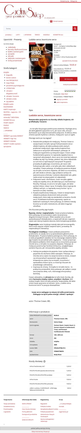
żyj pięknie (10, 101)
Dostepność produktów (29, 414)
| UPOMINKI (8, 131)
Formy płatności (27, 412)
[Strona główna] (31, 11)
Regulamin (43, 404)
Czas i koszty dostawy (29, 409)
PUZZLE (6, 125)
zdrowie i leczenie (12, 96)
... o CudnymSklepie (65, 404)
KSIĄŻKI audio (8, 104)
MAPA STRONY (26, 404)
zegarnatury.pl (63, 412)
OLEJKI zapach (9, 123)
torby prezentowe (15, 60)
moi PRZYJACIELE (12, 80)
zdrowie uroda (11, 99)
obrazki (11, 56)
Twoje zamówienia (9, 404)
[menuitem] (9, 35)
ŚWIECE (6, 128)
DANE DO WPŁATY (27, 420)
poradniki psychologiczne (15, 86)
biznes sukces (11, 78)
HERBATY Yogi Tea (10, 139)
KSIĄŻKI (6, 72)
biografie (9, 75)
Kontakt (61, 406)
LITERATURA (10, 88)
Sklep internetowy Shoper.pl (40, 431)
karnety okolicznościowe (17, 49)
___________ (25, 406)
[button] (61, 99)
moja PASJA (10, 83)
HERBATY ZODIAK (10, 141)
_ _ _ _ (5, 133)
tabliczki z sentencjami (16, 58)
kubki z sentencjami (15, 51)
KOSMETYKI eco (9, 120)
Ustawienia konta (9, 406)
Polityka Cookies (45, 406)
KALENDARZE (8, 107)
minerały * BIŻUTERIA (11, 117)
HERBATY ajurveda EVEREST (13, 136)
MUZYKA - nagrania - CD (12, 112)
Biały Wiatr (64, 94)
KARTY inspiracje (10, 109)
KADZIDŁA (7, 115)
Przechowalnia (8, 409)
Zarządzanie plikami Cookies (49, 409)
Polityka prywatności (47, 412)
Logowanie (7, 412)
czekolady (12, 47)
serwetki (11, 54)
